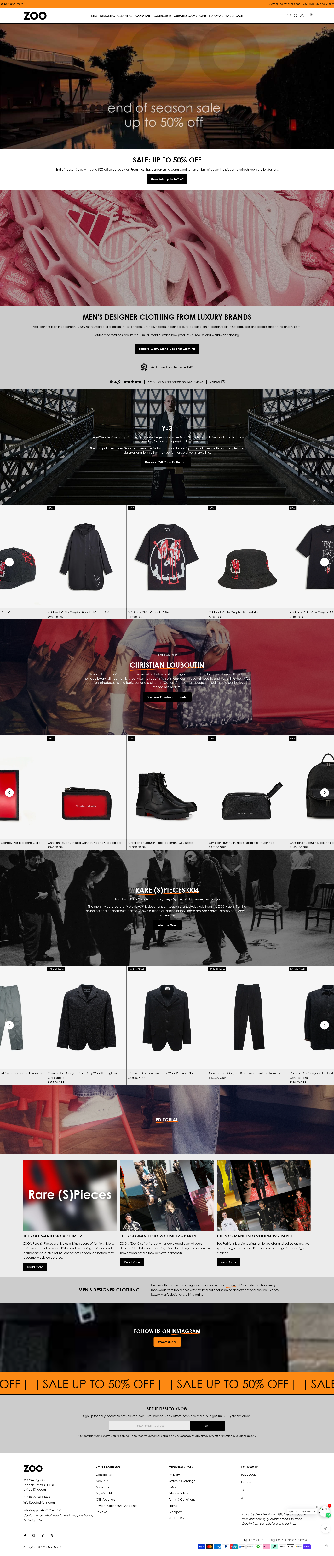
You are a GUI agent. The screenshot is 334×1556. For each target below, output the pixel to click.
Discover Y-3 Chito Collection (166, 462)
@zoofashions (167, 1342)
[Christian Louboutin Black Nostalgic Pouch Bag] (247, 787)
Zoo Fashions (57, 1547)
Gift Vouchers (105, 1499)
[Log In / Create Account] (302, 15)
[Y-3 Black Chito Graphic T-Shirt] (167, 556)
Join (207, 1426)
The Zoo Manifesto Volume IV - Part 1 (255, 1236)
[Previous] (9, 562)
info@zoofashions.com (39, 1502)
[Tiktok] (43, 1535)
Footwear (142, 16)
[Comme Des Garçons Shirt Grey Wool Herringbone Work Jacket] (86, 1017)
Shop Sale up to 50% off (167, 179)
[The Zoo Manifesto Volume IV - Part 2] (167, 1195)
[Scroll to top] (326, 1545)
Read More (35, 1267)
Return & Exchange (182, 1481)
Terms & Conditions (182, 1499)
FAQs (172, 1487)
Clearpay (175, 1512)
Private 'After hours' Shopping (116, 1506)
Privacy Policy (178, 1493)
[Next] (324, 562)
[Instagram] (34, 1535)
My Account (104, 1487)
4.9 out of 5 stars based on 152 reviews (175, 382)
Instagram (248, 1482)
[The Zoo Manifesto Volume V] (70, 1195)
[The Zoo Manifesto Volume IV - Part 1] (264, 1195)
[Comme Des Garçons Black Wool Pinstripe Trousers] (247, 1017)
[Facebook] (25, 1535)
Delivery (174, 1475)
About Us (102, 1481)
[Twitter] (52, 1535)
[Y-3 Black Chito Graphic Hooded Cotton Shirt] (86, 556)
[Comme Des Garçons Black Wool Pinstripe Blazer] (167, 1017)
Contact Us (104, 1475)
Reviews (101, 1512)
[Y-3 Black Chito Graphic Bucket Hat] (247, 556)
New (94, 16)
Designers (107, 16)
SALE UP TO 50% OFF (187, 1383)
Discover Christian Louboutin (167, 697)
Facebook (248, 1474)
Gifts (202, 16)
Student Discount (180, 1518)
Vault (229, 16)
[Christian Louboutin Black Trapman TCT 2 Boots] (167, 787)
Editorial (216, 16)
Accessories (162, 16)
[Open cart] (309, 15)
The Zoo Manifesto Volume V (52, 1236)
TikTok (245, 1490)
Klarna (173, 1506)
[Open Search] (295, 15)
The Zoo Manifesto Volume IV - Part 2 (158, 1236)
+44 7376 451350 (50, 1510)
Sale (239, 16)
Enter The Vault (167, 925)
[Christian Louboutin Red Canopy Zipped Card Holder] (86, 787)
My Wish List (104, 1493)
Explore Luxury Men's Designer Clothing (167, 348)
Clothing (124, 16)
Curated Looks (185, 16)
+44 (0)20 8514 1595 (36, 1496)
